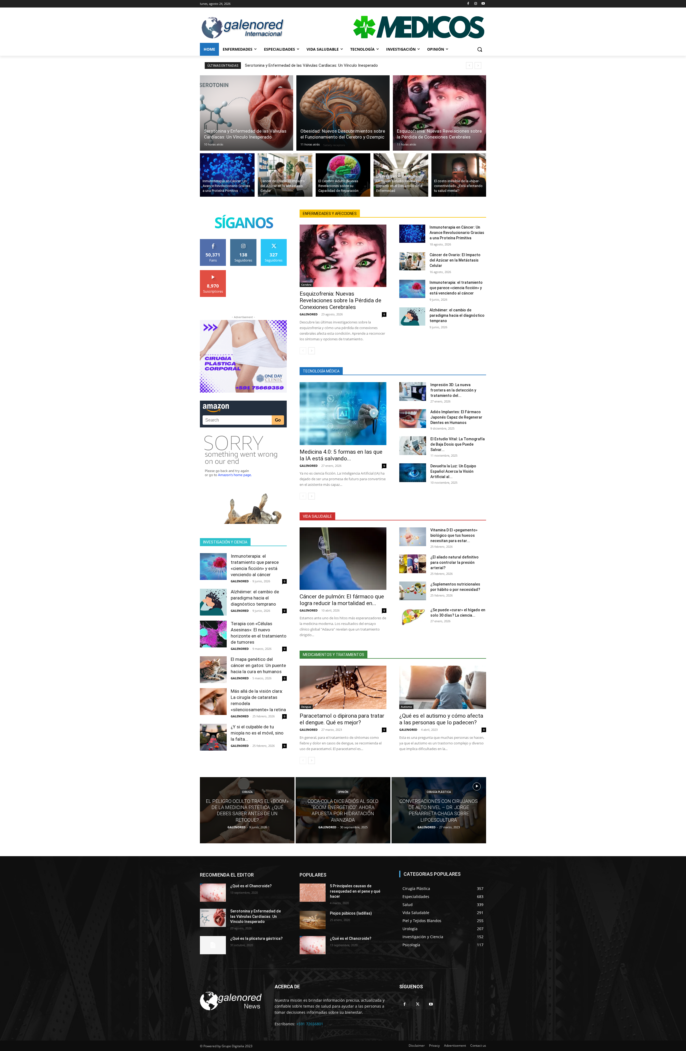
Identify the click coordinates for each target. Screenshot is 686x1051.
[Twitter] (417, 1004)
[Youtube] (483, 4)
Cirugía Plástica (439, 791)
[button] (479, 49)
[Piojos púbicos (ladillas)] (313, 920)
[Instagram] (475, 4)
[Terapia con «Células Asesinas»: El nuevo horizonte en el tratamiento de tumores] (213, 634)
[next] (478, 65)
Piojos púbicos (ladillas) (351, 913)
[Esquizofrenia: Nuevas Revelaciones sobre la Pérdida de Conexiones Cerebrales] (439, 113)
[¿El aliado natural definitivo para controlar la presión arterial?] (412, 563)
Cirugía (247, 791)
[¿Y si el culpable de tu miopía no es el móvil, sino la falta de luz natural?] (213, 737)
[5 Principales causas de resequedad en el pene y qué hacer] (313, 893)
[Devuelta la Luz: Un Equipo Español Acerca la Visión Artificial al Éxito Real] (412, 472)
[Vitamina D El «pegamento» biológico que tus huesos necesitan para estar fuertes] (412, 536)
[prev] (469, 65)
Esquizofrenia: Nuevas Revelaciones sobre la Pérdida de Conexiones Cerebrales (340, 300)
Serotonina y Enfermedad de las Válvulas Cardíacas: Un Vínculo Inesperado (311, 65)
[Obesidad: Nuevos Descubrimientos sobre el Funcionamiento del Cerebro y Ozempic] (343, 113)
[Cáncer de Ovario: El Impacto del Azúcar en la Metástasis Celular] (285, 175)
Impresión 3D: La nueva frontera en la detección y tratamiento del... (453, 390)
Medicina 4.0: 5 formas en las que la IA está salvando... (341, 455)
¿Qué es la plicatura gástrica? (256, 938)
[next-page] (311, 350)
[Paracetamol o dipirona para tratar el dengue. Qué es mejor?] (343, 687)
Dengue (306, 707)
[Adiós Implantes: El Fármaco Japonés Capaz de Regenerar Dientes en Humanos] (412, 418)
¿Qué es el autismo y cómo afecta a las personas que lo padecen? (441, 719)
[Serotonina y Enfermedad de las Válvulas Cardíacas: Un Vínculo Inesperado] (246, 113)
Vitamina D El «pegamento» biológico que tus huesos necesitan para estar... (454, 535)
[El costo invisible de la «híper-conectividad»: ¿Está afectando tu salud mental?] (458, 175)
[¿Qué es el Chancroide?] (213, 893)
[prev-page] (303, 350)
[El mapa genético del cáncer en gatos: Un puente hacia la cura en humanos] (213, 669)
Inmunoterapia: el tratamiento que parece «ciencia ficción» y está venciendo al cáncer (456, 287)
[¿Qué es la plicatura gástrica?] (213, 945)
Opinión (343, 791)
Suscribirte (213, 272)
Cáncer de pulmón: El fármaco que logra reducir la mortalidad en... (342, 599)
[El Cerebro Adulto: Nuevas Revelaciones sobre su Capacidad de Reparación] (343, 175)
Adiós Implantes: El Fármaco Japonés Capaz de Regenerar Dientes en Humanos (456, 417)
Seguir (243, 241)
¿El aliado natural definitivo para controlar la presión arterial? (454, 562)
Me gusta (213, 241)
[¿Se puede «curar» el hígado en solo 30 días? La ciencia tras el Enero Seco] (412, 616)
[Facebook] (468, 4)
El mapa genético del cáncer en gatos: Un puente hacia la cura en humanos (258, 665)
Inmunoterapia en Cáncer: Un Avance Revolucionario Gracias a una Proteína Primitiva (457, 232)
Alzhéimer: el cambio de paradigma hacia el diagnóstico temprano (255, 598)
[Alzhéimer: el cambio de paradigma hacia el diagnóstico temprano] (213, 602)
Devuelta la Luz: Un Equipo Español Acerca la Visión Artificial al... (453, 471)
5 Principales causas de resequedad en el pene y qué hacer (355, 891)
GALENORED (240, 581)
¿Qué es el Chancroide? (251, 886)
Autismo (406, 707)
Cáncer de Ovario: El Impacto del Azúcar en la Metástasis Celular (455, 260)
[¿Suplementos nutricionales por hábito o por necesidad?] (412, 591)
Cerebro (306, 284)
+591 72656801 (309, 1023)
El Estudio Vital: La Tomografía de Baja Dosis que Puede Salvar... (457, 444)
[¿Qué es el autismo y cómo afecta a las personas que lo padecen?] (442, 687)
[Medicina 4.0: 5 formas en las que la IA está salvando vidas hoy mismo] (343, 413)
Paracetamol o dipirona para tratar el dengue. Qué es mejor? (342, 719)
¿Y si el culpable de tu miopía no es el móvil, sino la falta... (257, 733)
